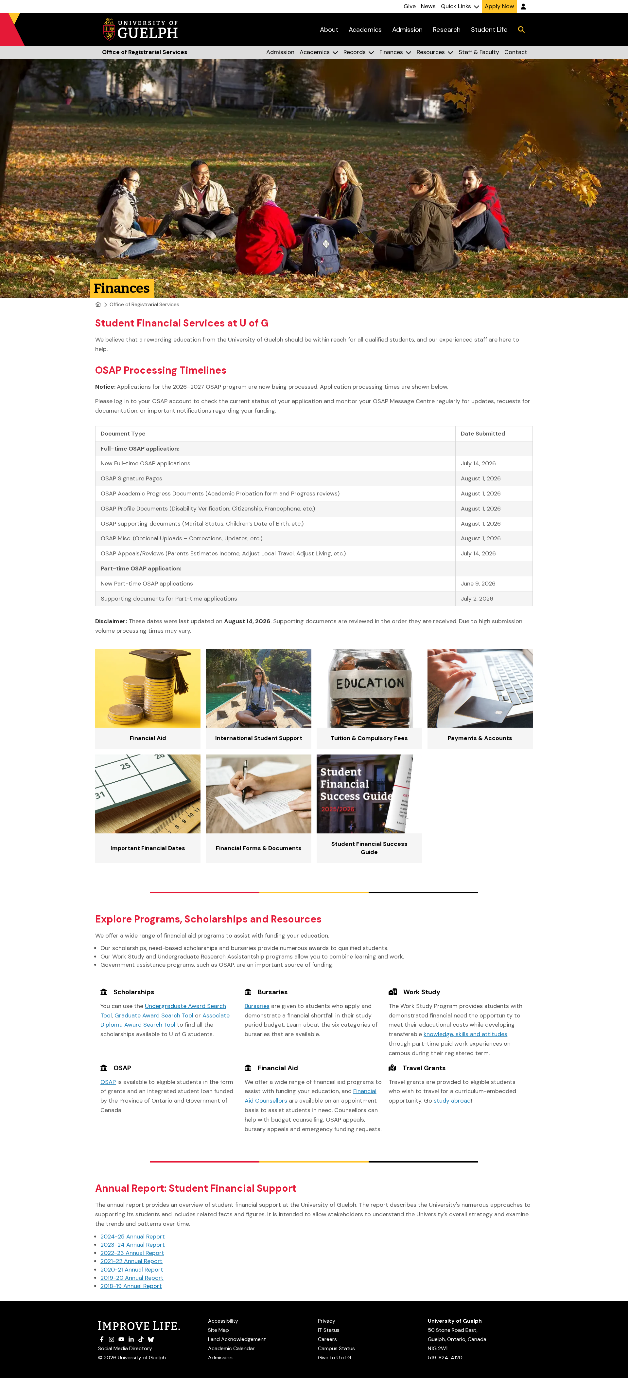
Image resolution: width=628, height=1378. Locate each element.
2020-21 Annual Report (131, 1270)
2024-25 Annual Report (132, 1236)
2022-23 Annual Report (132, 1253)
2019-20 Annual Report (132, 1278)
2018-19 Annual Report (131, 1286)
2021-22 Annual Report (131, 1261)
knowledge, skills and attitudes (465, 1034)
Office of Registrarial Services (144, 304)
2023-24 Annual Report (132, 1245)
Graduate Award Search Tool (153, 1015)
